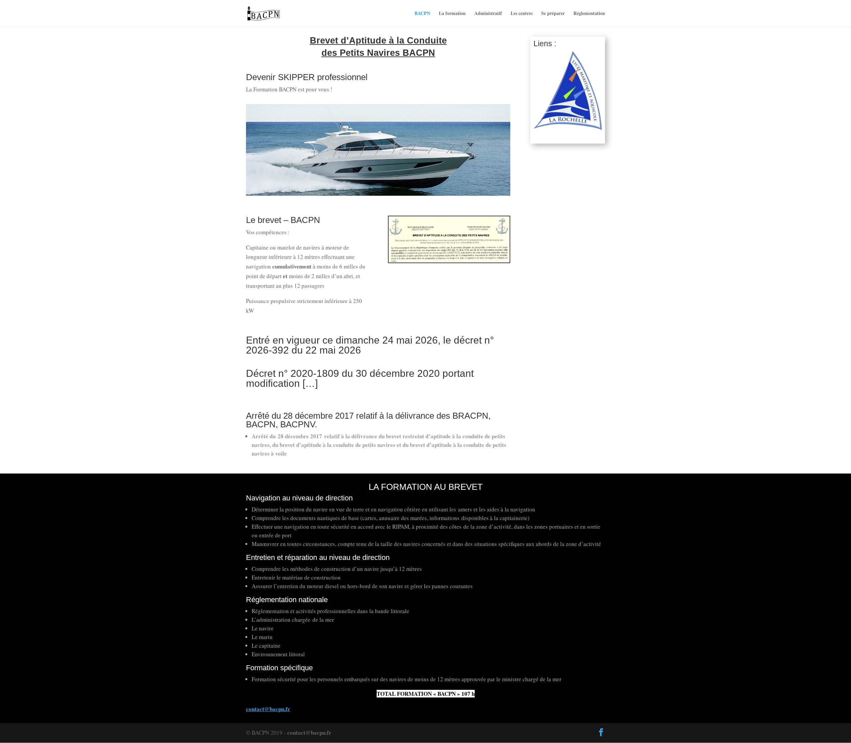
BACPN (422, 14)
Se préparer (553, 14)
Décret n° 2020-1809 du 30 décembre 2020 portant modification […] (360, 378)
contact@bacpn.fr (309, 732)
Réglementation (589, 14)
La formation (452, 14)
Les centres (522, 14)
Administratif (488, 14)
